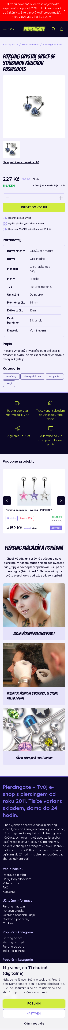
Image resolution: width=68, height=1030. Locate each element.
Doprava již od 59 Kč (19, 218)
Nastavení (34, 1013)
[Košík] (61, 29)
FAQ (5, 887)
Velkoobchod (11, 883)
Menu (11, 29)
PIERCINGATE (34, 29)
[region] (34, 149)
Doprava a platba (14, 875)
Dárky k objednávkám (17, 879)
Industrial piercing (14, 950)
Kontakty (9, 891)
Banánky (11, 376)
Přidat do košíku (34, 207)
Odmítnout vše (34, 1023)
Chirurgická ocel (32, 376)
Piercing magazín (14, 906)
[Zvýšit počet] (61, 198)
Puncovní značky (13, 910)
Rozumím (34, 1003)
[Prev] (7, 500)
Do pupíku (54, 376)
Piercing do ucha (13, 946)
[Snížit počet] (7, 198)
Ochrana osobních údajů (19, 915)
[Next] (61, 500)
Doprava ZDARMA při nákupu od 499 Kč (29, 229)
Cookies (8, 923)
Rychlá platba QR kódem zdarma (26, 223)
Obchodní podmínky (16, 919)
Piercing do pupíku (14, 942)
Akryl (9, 383)
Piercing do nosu (13, 938)
